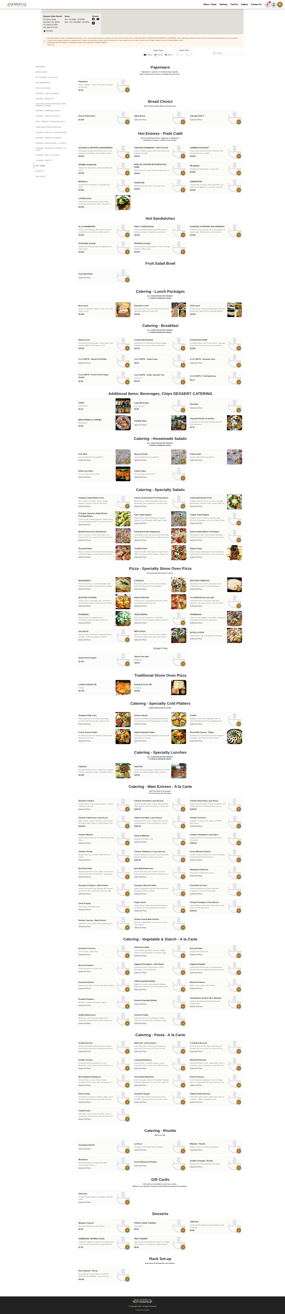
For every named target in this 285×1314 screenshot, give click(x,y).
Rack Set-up (160, 1259)
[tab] (54, 66)
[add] (127, 90)
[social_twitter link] (93, 23)
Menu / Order (210, 4)
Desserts (160, 1214)
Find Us (234, 4)
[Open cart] (280, 4)
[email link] (98, 19)
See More (49, 31)
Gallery (244, 4)
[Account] (273, 4)
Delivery (223, 4)
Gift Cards (160, 1179)
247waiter (146, 1310)
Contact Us (256, 4)
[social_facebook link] (93, 19)
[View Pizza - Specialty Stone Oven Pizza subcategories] (70, 121)
